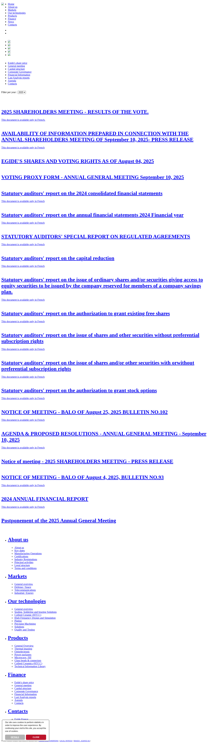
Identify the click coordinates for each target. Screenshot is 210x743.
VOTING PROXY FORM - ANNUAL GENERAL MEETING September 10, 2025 (92, 177)
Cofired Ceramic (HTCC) (27, 615)
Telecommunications (25, 590)
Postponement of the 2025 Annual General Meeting (58, 520)
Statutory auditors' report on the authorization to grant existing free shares (85, 313)
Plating (18, 620)
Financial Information (19, 74)
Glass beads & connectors (27, 660)
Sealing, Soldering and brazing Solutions (35, 612)
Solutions (19, 626)
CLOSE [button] (36, 737)
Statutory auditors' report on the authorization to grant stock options (79, 390)
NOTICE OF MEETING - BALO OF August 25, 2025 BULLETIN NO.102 (84, 412)
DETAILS (15, 737)
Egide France (21, 719)
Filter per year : (9, 92)
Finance (12, 18)
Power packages (22, 654)
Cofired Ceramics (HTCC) (28, 663)
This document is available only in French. (23, 119)
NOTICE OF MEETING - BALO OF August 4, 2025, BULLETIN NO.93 (82, 477)
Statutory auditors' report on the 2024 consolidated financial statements (81, 193)
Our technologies (17, 12)
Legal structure (22, 565)
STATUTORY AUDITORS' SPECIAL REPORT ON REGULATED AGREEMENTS (95, 236)
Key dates (19, 550)
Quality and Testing (24, 629)
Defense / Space (22, 587)
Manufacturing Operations (28, 553)
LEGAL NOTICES (66, 741)
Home (11, 4)
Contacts (12, 24)
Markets (12, 10)
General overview (23, 584)
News (11, 21)
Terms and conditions (25, 568)
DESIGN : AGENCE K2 (82, 741)
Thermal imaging (23, 648)
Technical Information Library (30, 666)
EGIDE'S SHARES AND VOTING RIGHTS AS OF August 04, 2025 (77, 161)
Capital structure (16, 69)
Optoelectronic (22, 651)
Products (12, 15)
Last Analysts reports (19, 77)
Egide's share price (17, 63)
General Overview (24, 645)
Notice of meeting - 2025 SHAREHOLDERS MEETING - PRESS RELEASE (87, 461)
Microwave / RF (23, 657)
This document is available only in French (23, 147)
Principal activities (23, 562)
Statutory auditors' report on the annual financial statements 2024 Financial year (92, 215)
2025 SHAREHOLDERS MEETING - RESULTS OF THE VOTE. (75, 112)
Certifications (21, 556)
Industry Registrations (25, 559)
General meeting (16, 66)
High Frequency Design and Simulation (35, 617)
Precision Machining (25, 623)
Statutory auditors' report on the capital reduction (57, 258)
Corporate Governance (20, 71)
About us (12, 7)
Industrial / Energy (24, 593)
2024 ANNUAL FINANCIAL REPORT (44, 499)
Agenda (12, 80)
